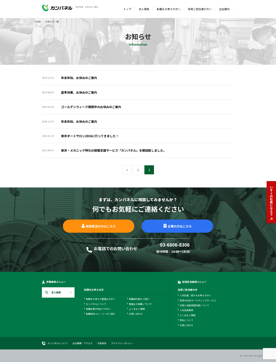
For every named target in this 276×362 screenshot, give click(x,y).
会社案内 (224, 9)
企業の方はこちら (180, 226)
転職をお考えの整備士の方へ (100, 298)
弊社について (186, 320)
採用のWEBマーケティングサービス (198, 300)
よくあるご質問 (137, 308)
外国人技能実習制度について (194, 305)
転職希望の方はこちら (101, 226)
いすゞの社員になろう (271, 201)
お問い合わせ (136, 313)
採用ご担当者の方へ (200, 9)
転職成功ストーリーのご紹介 (100, 313)
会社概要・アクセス (82, 343)
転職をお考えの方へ (168, 9)
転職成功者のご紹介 (139, 298)
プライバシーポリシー (122, 343)
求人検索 (144, 9)
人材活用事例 (186, 310)
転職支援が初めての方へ (98, 308)
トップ (127, 9)
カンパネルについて (96, 304)
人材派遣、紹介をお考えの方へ (195, 295)
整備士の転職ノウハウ (140, 304)
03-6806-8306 (175, 245)
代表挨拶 (101, 343)
